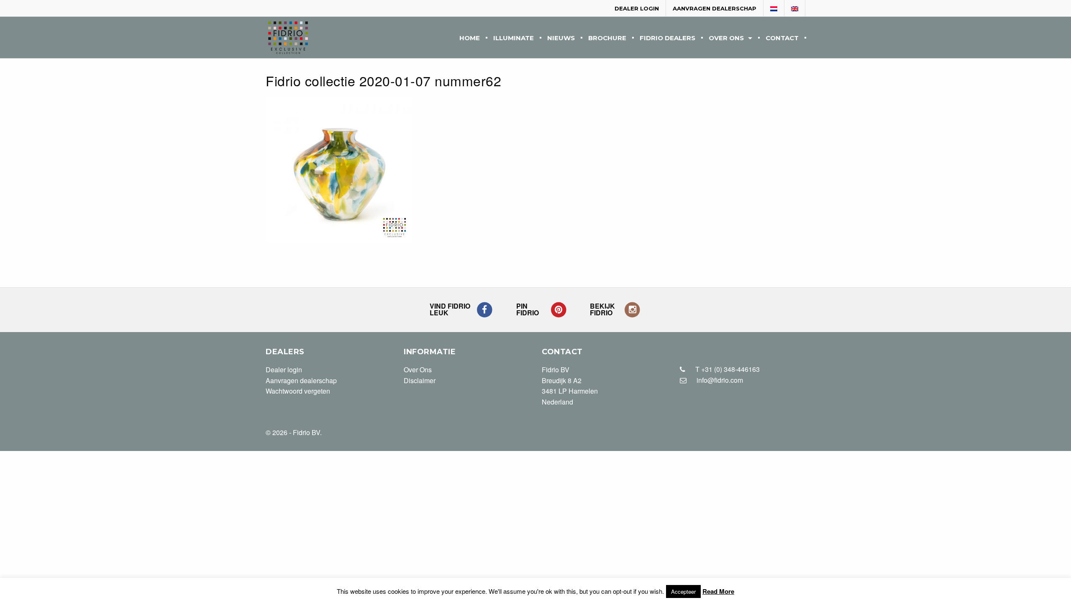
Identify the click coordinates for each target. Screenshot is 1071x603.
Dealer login (637, 8)
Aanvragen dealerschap (714, 8)
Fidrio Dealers (667, 38)
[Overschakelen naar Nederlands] (774, 9)
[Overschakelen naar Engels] (794, 9)
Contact (782, 38)
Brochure (607, 38)
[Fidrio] (288, 38)
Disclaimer (420, 380)
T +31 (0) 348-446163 (727, 369)
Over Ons (726, 38)
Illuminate (513, 38)
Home (469, 38)
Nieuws (561, 38)
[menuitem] (470, 37)
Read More (718, 591)
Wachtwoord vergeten (298, 391)
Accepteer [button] (683, 591)
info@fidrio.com (720, 380)
